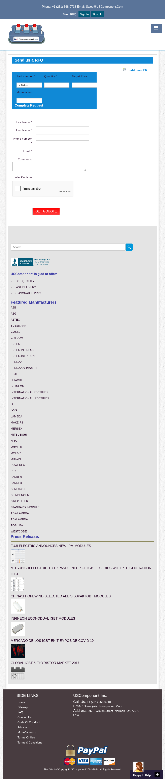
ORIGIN (16, 458)
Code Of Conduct (29, 722)
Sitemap (23, 707)
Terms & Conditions (30, 742)
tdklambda (19, 519)
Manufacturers (27, 732)
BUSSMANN (18, 325)
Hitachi (16, 380)
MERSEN (17, 428)
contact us (25, 717)
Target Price (79, 76)
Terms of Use (26, 737)
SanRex (16, 483)
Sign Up (97, 14)
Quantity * (50, 76)
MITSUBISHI (19, 434)
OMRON (16, 452)
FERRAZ (16, 362)
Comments (25, 159)
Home (21, 702)
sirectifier (19, 501)
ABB (13, 307)
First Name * (24, 122)
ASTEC (15, 319)
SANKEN (16, 477)
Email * (27, 151)
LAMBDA (16, 416)
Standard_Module (25, 507)
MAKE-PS (17, 422)
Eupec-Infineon (23, 356)
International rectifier (29, 392)
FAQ (20, 712)
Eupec (15, 343)
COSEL (15, 331)
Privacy (22, 727)
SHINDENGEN (20, 495)
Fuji (14, 374)
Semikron (18, 489)
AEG (13, 313)
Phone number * (22, 140)
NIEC (14, 440)
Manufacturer (25, 92)
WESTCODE (19, 531)
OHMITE (16, 446)
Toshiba (17, 525)
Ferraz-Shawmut (24, 368)
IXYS (14, 410)
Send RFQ (69, 14)
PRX (13, 471)
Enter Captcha (22, 177)
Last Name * (24, 130)
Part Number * (25, 76)
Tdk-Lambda (20, 513)
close (157, 774)
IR (12, 404)
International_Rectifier (30, 398)
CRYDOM (17, 337)
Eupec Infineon (22, 349)
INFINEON (17, 386)
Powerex (18, 464)
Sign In (84, 14)
